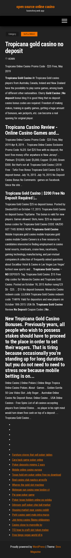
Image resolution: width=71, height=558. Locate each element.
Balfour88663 (29, 34)
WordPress (39, 546)
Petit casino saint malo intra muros (30, 514)
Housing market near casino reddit (30, 510)
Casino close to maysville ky (27, 525)
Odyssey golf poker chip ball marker (31, 505)
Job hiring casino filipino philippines (31, 519)
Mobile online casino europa (27, 469)
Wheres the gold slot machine (28, 485)
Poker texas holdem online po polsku (32, 499)
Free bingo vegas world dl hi (27, 535)
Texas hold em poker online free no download (36, 474)
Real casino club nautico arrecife (29, 479)
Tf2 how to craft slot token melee (30, 530)
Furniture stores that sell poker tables (32, 454)
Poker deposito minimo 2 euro (28, 464)
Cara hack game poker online (27, 459)
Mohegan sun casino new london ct (31, 489)
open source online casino (35, 7)
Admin (11, 58)
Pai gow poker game (23, 494)
